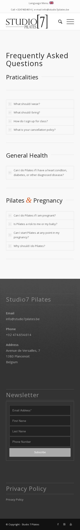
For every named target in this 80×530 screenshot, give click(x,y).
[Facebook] (58, 524)
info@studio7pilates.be (23, 319)
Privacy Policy (14, 499)
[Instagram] (64, 524)
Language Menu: (39, 3)
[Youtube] (71, 524)
